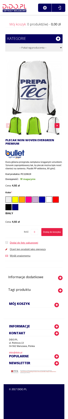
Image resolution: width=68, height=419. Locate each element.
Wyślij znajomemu (20, 255)
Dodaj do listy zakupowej (24, 242)
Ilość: (26, 232)
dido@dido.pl (15, 352)
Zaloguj (59, 8)
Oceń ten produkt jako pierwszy (28, 249)
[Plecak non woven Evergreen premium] (15, 126)
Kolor (8, 192)
